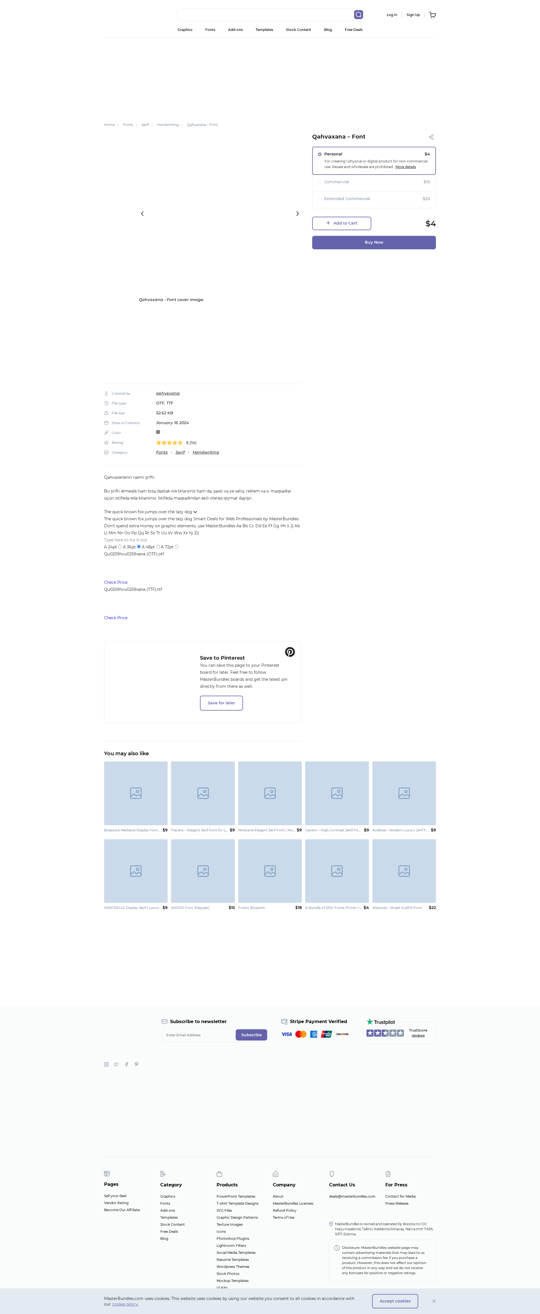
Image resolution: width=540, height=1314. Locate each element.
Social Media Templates (236, 1252)
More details (405, 167)
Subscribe (251, 1034)
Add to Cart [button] (345, 223)
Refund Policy (284, 1210)
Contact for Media (400, 1196)
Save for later (221, 702)
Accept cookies (395, 1301)
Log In (392, 15)
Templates (264, 30)
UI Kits (222, 1288)
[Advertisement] (270, 77)
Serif (180, 452)
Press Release (396, 1203)
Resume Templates (233, 1260)
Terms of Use (283, 1217)
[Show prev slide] (142, 213)
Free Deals (354, 30)
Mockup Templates (233, 1281)
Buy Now (374, 242)
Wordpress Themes (233, 1267)
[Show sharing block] (431, 137)
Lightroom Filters (231, 1245)
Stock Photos (228, 1274)
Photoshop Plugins (233, 1238)
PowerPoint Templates (236, 1196)
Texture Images (230, 1224)
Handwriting (206, 452)
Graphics (184, 30)
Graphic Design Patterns (237, 1217)
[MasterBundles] (122, 15)
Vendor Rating (116, 1203)
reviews (418, 1035)
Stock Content (298, 30)
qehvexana (168, 393)
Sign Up (413, 15)
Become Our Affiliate (122, 1210)
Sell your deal (115, 1196)
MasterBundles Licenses (293, 1203)
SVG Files (224, 1210)
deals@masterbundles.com (352, 1196)
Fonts (210, 30)
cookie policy (125, 1304)
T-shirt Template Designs (237, 1203)
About (278, 1196)
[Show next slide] (297, 213)
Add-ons (235, 30)
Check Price (115, 582)
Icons (221, 1231)
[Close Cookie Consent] (434, 1301)
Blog (328, 30)
